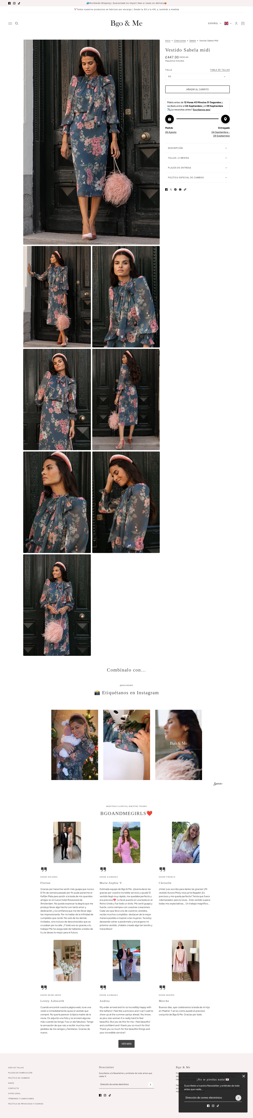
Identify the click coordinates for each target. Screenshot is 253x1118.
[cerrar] (243, 1076)
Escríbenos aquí (201, 109)
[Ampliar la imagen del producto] (91, 142)
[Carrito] (243, 23)
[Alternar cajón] (10, 23)
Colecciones (180, 41)
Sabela (192, 41)
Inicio (167, 41)
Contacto (13, 1088)
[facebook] (9, 3)
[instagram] (14, 3)
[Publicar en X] (170, 189)
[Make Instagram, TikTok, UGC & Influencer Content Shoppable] (218, 784)
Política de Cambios (19, 1078)
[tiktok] (19, 3)
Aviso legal (14, 1093)
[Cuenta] (236, 23)
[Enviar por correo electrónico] (180, 189)
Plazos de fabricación (20, 1073)
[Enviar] (238, 1098)
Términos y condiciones (21, 1099)
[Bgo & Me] (126, 23)
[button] (185, 189)
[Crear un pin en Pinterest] (175, 189)
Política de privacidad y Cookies (25, 1104)
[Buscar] (17, 23)
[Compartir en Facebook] (166, 189)
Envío (11, 1083)
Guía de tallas (16, 1068)
